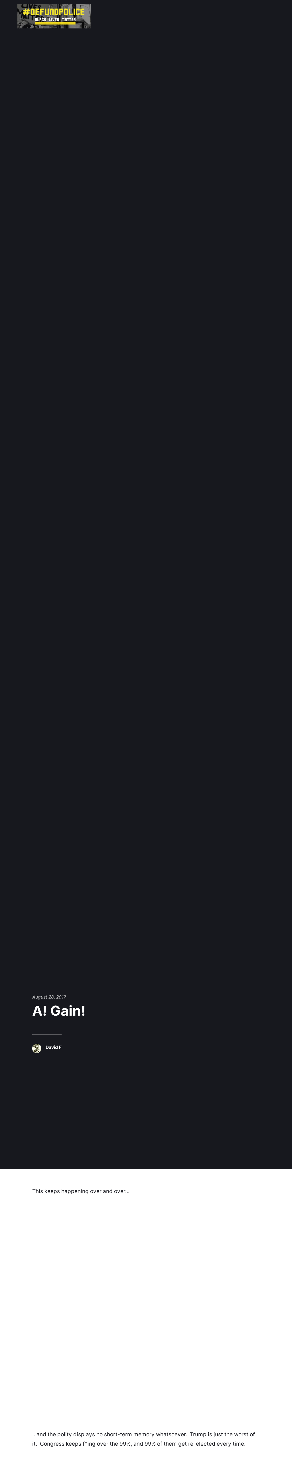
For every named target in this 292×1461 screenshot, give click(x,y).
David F (54, 1047)
